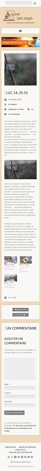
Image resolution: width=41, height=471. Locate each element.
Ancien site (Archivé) (27, 447)
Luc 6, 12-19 (8, 283)
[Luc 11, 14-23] (25, 260)
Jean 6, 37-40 (21, 309)
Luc (32, 109)
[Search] (35, 3)
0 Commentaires (14, 114)
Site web (8, 402)
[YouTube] (29, 457)
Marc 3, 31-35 (9, 265)
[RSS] (9, 457)
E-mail (8, 393)
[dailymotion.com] (32, 457)
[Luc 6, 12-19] (10, 278)
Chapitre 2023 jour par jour (20, 452)
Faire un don (10, 447)
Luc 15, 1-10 (19, 315)
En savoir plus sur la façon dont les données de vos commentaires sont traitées (20, 428)
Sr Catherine (12, 104)
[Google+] (22, 457)
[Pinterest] (25, 457)
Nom (7, 384)
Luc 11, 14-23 (24, 265)
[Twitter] (19, 457)
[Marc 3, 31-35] (10, 260)
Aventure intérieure (15, 42)
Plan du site (20, 450)
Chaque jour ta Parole (16, 109)
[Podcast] (12, 457)
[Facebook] (15, 457)
